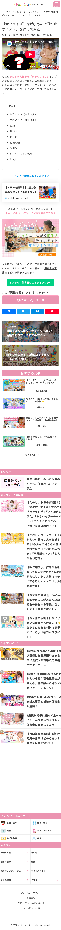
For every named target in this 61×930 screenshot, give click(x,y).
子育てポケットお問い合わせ (31, 903)
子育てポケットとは (31, 908)
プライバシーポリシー (31, 892)
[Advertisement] (30, 777)
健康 (9, 830)
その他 (34, 852)
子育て (40, 838)
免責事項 (31, 897)
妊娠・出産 (12, 822)
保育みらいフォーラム (11, 870)
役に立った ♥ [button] (30, 300)
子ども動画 (46, 35)
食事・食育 (42, 822)
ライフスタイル (44, 830)
